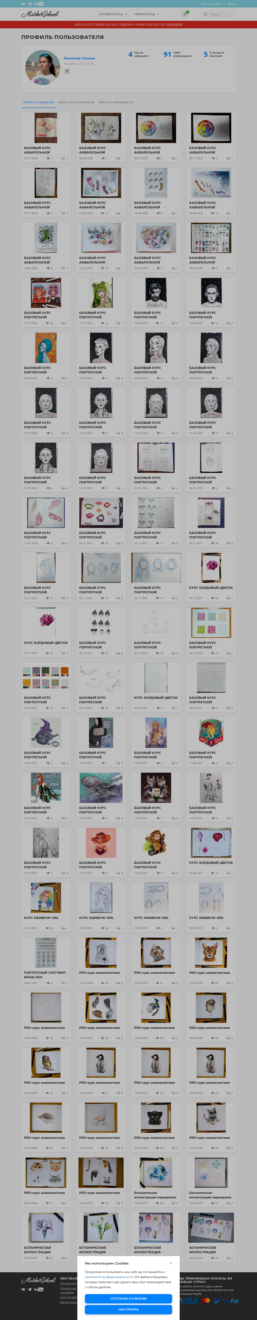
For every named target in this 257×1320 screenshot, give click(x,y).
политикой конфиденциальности (109, 1277)
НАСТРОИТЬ (129, 1309)
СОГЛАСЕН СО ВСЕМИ (128, 1298)
